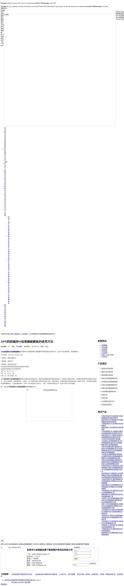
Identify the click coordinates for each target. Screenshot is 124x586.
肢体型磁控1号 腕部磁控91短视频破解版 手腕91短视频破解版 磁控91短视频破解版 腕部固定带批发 (112, 475)
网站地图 (27, 582)
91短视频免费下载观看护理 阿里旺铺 (46, 574)
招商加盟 (49, 544)
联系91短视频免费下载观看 (80, 544)
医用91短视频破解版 (25, 544)
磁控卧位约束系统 (107, 368)
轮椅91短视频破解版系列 (109, 388)
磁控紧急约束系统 (107, 375)
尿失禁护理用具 (106, 404)
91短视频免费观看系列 (108, 391)
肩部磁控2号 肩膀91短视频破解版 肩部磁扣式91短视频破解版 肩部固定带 (112, 517)
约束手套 (104, 394)
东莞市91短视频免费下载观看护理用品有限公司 (20, 580)
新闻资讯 (42, 544)
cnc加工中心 (63, 574)
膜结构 (88, 574)
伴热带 (102, 574)
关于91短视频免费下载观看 (62, 544)
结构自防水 (95, 574)
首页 (2, 544)
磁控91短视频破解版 (11, 544)
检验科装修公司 (110, 574)
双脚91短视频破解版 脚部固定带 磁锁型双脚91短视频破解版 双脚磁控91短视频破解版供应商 (111, 462)
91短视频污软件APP (107, 401)
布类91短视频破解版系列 (109, 385)
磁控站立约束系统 (107, 372)
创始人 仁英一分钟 (107, 354)
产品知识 (104, 356)
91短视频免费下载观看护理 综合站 (21, 574)
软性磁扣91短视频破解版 (109, 381)
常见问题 (104, 347)
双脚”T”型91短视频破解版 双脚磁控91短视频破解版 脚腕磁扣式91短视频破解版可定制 (112, 506)
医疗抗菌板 (71, 574)
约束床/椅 (104, 398)
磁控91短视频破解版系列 (109, 378)
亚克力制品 (80, 574)
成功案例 (104, 345)
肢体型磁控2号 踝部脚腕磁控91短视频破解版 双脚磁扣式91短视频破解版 (112, 486)
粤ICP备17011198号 (17, 582)
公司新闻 (104, 353)
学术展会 (104, 351)
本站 (46, 346)
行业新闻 (104, 349)
